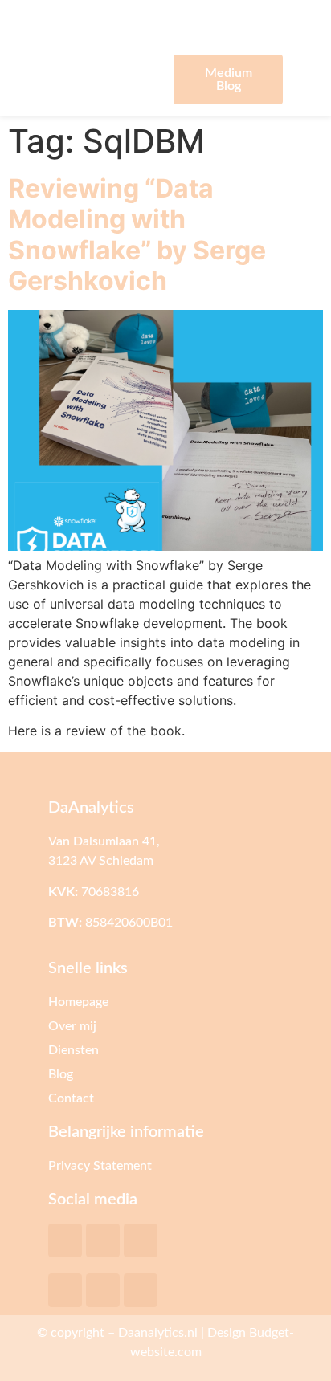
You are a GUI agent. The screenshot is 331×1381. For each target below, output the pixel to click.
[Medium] (103, 1240)
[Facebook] (65, 1290)
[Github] (140, 1240)
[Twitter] (65, 1240)
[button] (103, 78)
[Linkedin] (103, 1290)
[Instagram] (140, 1290)
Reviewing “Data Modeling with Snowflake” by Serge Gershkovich (137, 234)
